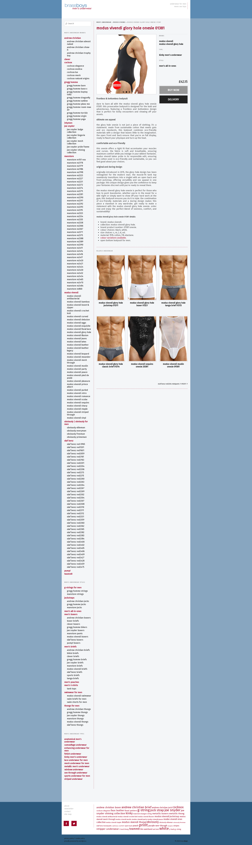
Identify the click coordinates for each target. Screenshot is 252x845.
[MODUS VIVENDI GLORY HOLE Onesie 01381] (126, 64)
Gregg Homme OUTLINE (77, 101)
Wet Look (156, 829)
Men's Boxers (70, 614)
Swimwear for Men (73, 692)
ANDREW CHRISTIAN (72, 38)
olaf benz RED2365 (75, 529)
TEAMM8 (68, 574)
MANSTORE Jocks (74, 607)
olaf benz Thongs (75, 725)
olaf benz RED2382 (75, 532)
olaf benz (68, 440)
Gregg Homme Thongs (77, 712)
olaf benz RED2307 (75, 501)
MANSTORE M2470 (75, 282)
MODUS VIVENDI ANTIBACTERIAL (74, 297)
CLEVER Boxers (73, 624)
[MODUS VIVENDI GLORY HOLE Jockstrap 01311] (110, 277)
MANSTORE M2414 (75, 251)
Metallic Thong (176, 813)
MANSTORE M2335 (75, 219)
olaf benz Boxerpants (104, 826)
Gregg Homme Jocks (76, 604)
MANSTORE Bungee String (142, 814)
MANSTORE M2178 (75, 163)
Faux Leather (117, 810)
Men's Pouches (71, 682)
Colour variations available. (113, 238)
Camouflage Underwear (75, 745)
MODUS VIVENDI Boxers (77, 636)
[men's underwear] (78, 4)
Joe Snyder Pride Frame (78, 147)
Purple (151, 825)
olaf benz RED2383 (75, 535)
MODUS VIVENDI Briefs (77, 669)
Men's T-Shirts (71, 685)
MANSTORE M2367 (75, 229)
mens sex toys (180, 6)
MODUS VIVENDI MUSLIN (77, 366)
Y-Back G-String (175, 829)
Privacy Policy (69, 838)
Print (143, 825)
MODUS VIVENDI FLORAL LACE (79, 329)
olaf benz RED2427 (75, 557)
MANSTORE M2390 (75, 244)
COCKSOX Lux (72, 72)
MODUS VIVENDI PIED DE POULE (78, 376)
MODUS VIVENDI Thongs (77, 721)
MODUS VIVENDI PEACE (77, 372)
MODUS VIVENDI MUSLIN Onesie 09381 (173, 365)
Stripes (176, 826)
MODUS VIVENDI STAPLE (77, 409)
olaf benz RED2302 (75, 494)
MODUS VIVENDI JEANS (77, 338)
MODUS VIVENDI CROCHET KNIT (78, 312)
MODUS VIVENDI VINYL (76, 418)
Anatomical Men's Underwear (73, 740)
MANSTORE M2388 (75, 238)
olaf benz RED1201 (75, 447)
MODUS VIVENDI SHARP (77, 406)
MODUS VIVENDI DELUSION (78, 319)
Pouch (135, 825)
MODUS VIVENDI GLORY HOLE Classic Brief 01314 (111, 365)
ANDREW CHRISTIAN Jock (162, 807)
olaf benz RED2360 (75, 523)
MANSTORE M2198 (75, 172)
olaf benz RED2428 (75, 560)
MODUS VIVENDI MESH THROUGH (77, 361)
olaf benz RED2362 (75, 526)
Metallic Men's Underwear (77, 766)
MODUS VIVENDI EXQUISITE (78, 326)
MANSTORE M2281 (75, 194)
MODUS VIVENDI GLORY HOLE (171, 44)
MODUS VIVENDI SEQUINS (78, 402)
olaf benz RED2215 (75, 475)
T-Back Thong (124, 829)
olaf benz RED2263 (75, 482)
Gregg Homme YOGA (76, 119)
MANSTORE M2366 (75, 226)
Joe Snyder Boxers (75, 630)
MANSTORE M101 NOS (76, 159)
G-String (143, 810)
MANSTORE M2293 (75, 207)
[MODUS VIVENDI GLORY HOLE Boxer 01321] (142, 277)
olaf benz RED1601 (75, 450)
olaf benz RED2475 (75, 567)
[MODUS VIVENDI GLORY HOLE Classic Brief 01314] (110, 338)
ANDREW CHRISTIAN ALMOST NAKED (79, 42)
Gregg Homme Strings (77, 591)
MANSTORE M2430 (75, 270)
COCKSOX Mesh (74, 75)
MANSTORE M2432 (75, 273)
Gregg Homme (71, 82)
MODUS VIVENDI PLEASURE (78, 381)
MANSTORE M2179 (75, 166)
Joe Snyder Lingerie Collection (76, 136)
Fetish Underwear (72, 754)
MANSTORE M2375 (75, 235)
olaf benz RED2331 (75, 516)
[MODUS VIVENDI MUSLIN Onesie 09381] (173, 338)
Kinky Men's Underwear (170, 55)
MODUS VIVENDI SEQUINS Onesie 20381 (142, 365)
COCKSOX (68, 62)
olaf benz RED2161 (75, 456)
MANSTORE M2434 (75, 276)
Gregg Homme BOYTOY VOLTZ (77, 93)
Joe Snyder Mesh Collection (75, 142)
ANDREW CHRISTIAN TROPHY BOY (79, 54)
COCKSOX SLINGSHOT (103, 811)
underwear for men (178, 4)
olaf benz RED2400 (76, 542)
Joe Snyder (69, 126)
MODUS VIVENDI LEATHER (78, 345)
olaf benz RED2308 (75, 504)
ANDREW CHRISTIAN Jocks (78, 601)
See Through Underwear (75, 772)
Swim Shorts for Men (77, 702)
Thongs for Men (71, 705)
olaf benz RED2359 (75, 520)
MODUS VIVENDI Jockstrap (166, 816)
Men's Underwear (103, 22)
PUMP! (67, 570)
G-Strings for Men (73, 587)
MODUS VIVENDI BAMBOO (78, 301)
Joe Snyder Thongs (76, 715)
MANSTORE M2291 (75, 200)
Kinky (129, 813)
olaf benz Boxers (75, 640)
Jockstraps (69, 598)
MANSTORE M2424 (75, 267)
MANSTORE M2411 (75, 248)
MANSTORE (69, 156)
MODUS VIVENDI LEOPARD (78, 353)
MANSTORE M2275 (75, 191)
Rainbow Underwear (73, 769)
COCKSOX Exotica (74, 69)
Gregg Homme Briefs (77, 659)
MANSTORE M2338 (75, 222)
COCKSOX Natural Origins (78, 78)
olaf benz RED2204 (75, 466)
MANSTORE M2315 (75, 210)
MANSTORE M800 (74, 289)
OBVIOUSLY (152, 822)
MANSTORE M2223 (75, 175)
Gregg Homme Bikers (77, 627)
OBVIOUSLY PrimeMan (77, 437)
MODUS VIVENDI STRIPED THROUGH (78, 413)
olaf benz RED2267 (75, 488)
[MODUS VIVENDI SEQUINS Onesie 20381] (142, 338)
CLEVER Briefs (73, 656)
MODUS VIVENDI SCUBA (77, 399)
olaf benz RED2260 (75, 479)
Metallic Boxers (160, 813)
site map (68, 814)
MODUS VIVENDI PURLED (77, 390)
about (66, 806)
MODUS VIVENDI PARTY (77, 369)
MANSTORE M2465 (75, 279)
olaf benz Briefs (74, 672)
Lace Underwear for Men (76, 760)
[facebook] (66, 824)
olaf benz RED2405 (75, 548)
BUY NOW (173, 90)
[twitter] (74, 824)
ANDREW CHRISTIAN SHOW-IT (78, 48)
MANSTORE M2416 (75, 254)
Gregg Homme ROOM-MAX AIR (79, 108)
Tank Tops (71, 688)
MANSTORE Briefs (75, 666)
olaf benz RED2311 (75, 510)
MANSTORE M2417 (75, 257)
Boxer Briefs (73, 621)
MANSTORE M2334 (75, 216)
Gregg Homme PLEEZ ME (78, 104)
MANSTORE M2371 (75, 232)
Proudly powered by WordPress (75, 841)
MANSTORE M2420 (75, 260)
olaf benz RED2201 (75, 463)
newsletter (69, 809)
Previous (94, 64)
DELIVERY (173, 99)
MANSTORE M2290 (75, 197)
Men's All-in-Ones (167, 66)
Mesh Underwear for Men (76, 763)
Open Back (128, 826)
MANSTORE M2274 (75, 188)
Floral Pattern (131, 810)
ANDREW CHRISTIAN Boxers (79, 617)
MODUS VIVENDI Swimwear (79, 695)
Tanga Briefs (73, 678)
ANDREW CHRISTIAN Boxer (108, 807)
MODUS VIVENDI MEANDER (78, 357)
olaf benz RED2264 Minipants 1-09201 (172, 384)
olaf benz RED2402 (75, 545)
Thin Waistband (146, 829)
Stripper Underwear (107, 828)
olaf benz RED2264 (75, 485)
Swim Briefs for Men (76, 699)
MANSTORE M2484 (75, 285)
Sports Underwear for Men (77, 776)
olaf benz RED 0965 (76, 444)
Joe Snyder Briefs (75, 662)
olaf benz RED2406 (76, 551)
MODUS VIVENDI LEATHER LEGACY (78, 349)
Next (159, 64)
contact (67, 811)
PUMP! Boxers (73, 643)
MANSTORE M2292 (75, 204)
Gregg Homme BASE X (77, 88)
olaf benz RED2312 (75, 513)
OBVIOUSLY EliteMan (76, 427)
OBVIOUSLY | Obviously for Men (76, 422)
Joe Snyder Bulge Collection (75, 130)
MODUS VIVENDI (119, 22)
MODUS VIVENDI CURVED (77, 316)
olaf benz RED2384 (75, 538)
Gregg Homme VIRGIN (76, 116)
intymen (68, 123)
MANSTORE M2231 (75, 181)
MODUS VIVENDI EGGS (76, 323)
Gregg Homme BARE (76, 85)
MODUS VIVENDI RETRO (76, 393)
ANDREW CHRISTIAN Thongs (79, 709)
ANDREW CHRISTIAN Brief (136, 807)
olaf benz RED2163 (75, 460)
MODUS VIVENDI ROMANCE (78, 396)
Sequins (170, 826)
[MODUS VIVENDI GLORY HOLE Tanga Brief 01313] (173, 277)
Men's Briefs (70, 646)
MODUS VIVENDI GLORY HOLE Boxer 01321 (142, 304)
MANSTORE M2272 (75, 185)
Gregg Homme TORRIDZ (77, 113)
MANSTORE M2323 (75, 213)
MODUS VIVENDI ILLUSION (77, 335)
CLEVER (67, 59)
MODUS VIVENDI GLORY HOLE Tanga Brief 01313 (173, 304)
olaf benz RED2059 (75, 453)
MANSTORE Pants (75, 633)
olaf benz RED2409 (76, 554)
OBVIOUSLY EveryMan (76, 430)
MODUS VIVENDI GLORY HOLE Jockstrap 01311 (111, 304)
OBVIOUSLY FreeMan (76, 434)
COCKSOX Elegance (75, 66)
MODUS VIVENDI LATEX (76, 341)
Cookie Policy (80, 838)
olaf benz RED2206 (75, 469)
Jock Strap (157, 810)
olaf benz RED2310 (75, 507)
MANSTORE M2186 (75, 169)
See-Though (161, 825)
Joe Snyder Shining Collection (76, 151)
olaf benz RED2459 (75, 564)
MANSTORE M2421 (75, 263)
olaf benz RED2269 (75, 491)
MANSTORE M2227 (75, 178)
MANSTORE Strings (75, 594)
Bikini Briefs (73, 653)
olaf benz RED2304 (75, 497)
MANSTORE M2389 (75, 241)
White (164, 828)
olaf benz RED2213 (75, 472)
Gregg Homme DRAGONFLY (78, 97)
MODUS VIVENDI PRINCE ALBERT (77, 385)
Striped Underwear (73, 779)
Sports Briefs (73, 675)
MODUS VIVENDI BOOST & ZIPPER (78, 306)
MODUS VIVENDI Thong (134, 822)
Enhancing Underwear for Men (76, 749)
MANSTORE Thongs (75, 718)
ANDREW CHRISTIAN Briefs (78, 650)
